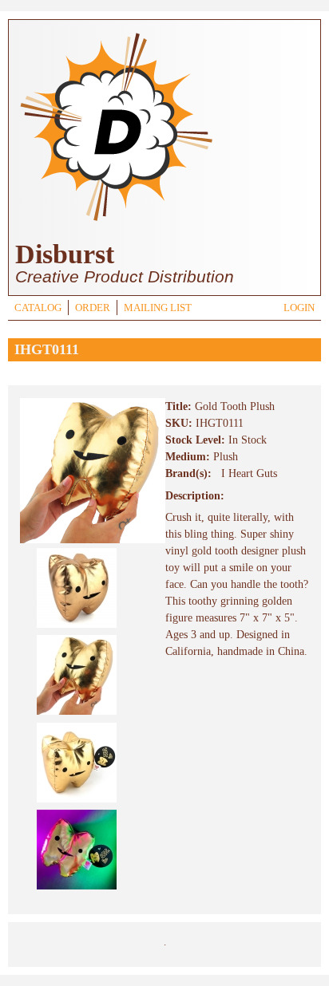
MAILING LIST (158, 308)
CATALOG (37, 308)
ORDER (92, 308)
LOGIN (299, 308)
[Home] (116, 223)
